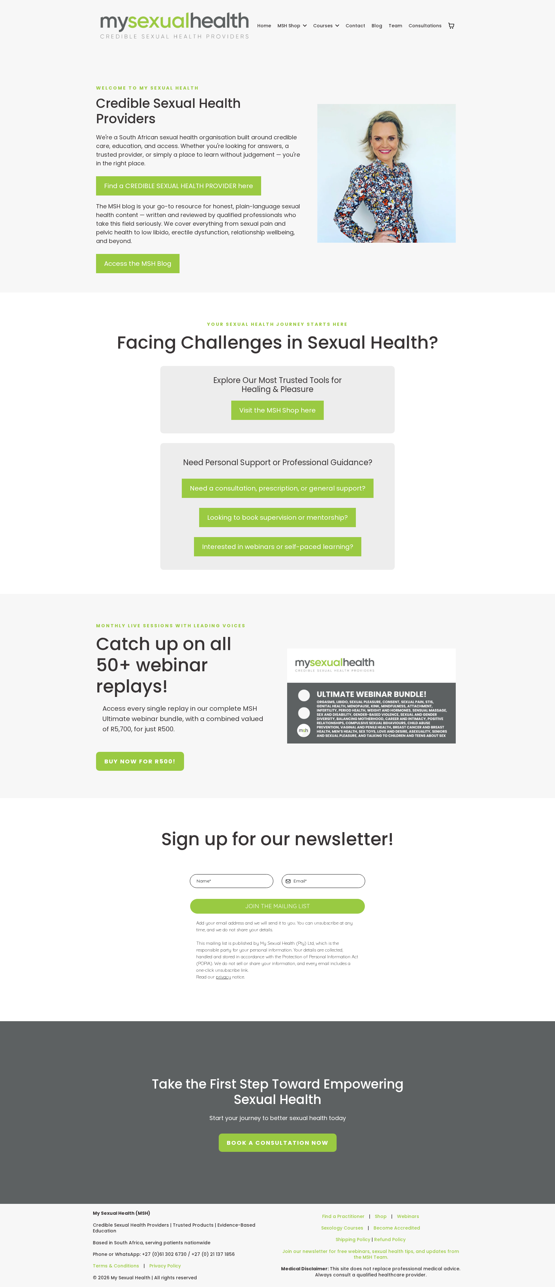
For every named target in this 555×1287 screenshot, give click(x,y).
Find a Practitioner (343, 1216)
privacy (223, 977)
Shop (381, 1216)
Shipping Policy (353, 1239)
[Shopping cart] (451, 25)
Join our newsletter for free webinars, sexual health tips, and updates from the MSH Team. (370, 1254)
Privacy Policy (165, 1266)
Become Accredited (397, 1228)
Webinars (408, 1216)
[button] (304, 25)
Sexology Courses (342, 1228)
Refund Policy (390, 1239)
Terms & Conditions (116, 1266)
